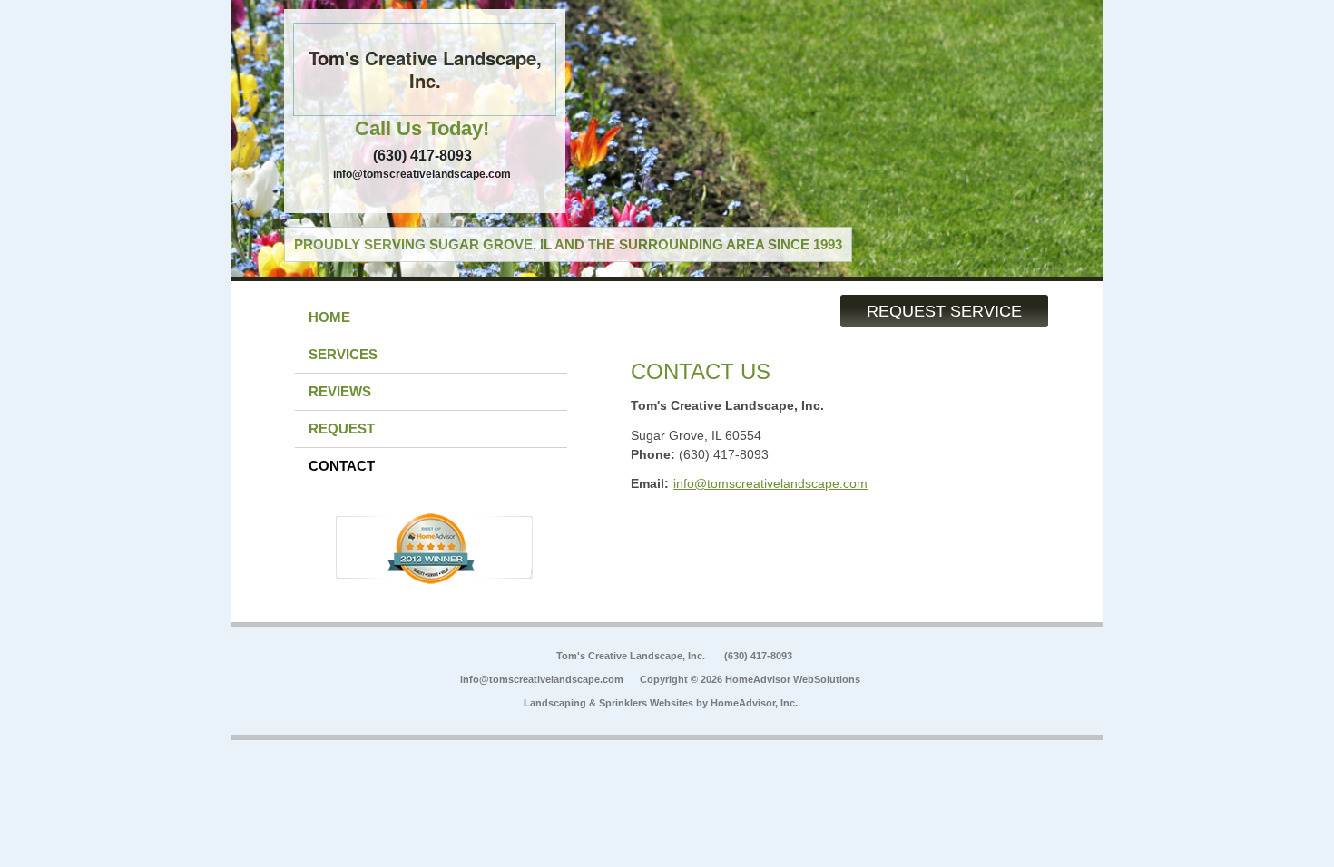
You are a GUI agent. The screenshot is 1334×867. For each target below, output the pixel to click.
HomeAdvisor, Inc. (754, 702)
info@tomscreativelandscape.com (422, 174)
